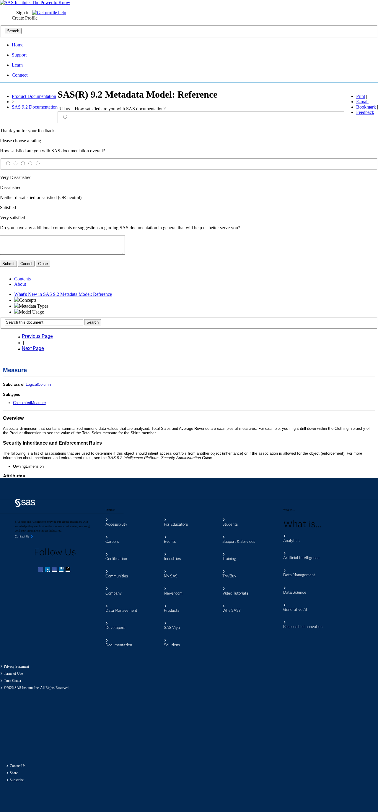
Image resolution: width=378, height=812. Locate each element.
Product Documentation (34, 96)
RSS (68, 570)
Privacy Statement (16, 666)
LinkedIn (55, 570)
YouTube (62, 570)
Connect (19, 75)
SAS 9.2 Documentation (35, 106)
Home (17, 44)
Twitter (48, 570)
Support (19, 54)
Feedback (365, 112)
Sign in (23, 12)
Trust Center (12, 681)
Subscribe (17, 780)
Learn (17, 64)
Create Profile (25, 17)
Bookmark (366, 106)
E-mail (362, 101)
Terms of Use (13, 673)
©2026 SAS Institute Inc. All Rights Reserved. (36, 688)
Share (14, 773)
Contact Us (17, 766)
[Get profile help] (51, 12)
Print (360, 96)
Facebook (41, 570)
